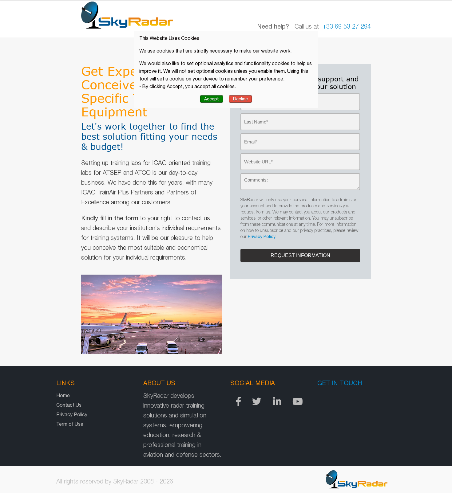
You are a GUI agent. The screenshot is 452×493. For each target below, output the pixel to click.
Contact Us (68, 405)
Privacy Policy (71, 414)
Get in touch (339, 382)
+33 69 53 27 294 (347, 26)
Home (63, 395)
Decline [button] (240, 98)
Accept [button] (211, 98)
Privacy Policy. (262, 236)
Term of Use (69, 424)
